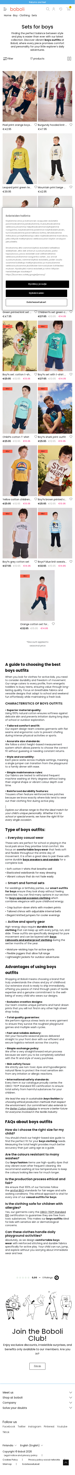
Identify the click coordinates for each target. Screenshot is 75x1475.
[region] (37, 259)
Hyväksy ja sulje (37, 284)
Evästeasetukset (36, 302)
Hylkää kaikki (36, 293)
